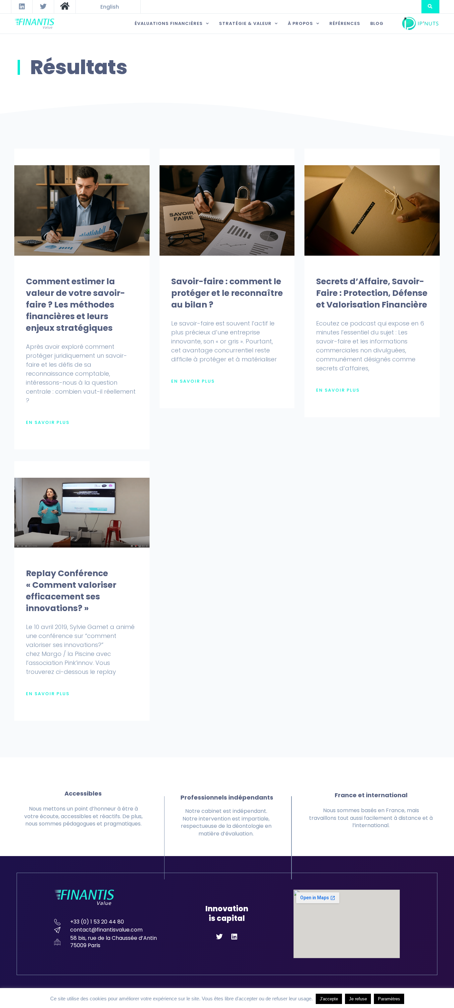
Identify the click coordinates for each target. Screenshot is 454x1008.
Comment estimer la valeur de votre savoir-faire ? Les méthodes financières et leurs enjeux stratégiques (75, 305)
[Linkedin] (22, 6)
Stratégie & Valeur (245, 23)
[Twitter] (43, 6)
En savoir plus (47, 423)
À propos (300, 23)
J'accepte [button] (329, 998)
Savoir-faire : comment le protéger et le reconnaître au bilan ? (227, 293)
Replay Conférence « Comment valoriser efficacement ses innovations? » (71, 590)
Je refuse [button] (358, 998)
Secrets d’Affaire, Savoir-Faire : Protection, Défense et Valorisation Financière (371, 293)
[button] (430, 6)
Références (344, 23)
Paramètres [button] (389, 998)
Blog (377, 23)
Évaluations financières (169, 23)
